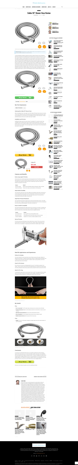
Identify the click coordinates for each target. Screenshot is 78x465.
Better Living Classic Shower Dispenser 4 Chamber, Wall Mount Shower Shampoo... (58, 161)
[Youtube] (46, 456)
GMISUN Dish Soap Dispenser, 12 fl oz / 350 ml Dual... (58, 142)
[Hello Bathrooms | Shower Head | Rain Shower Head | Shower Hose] (39, 3)
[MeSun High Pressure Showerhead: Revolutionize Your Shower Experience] (50, 106)
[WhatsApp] (44, 19)
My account (60, 460)
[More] (46, 19)
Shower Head (28, 7)
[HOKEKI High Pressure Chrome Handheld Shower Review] (50, 52)
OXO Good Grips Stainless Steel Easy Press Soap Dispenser (58, 156)
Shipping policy (42, 460)
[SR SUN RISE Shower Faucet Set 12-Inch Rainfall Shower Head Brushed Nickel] (20, 413)
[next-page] (16, 436)
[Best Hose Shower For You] (50, 93)
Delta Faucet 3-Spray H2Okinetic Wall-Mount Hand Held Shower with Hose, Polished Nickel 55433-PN (41, 419)
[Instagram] (34, 456)
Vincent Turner (23, 380)
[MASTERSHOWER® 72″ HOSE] (31, 425)
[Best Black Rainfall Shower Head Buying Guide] (50, 65)
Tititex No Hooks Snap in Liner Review (21, 376)
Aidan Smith (54, 26)
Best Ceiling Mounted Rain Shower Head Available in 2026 (58, 56)
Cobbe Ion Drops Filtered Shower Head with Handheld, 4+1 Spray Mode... (58, 151)
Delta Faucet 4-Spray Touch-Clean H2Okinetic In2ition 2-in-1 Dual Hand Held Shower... (58, 146)
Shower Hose (44, 7)
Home (24, 7)
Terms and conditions (56, 460)
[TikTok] (41, 456)
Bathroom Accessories (36, 7)
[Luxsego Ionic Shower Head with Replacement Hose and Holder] (50, 46)
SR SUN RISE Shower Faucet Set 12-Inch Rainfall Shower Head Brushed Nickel (19, 418)
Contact (53, 7)
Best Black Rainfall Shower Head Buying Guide (58, 65)
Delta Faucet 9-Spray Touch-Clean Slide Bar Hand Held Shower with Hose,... (58, 171)
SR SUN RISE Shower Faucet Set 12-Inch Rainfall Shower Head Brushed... (58, 115)
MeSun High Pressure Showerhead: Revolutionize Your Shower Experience (58, 106)
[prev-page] (15, 436)
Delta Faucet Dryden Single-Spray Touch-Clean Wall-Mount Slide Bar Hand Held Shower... (58, 132)
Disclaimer (16, 460)
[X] (40, 19)
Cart (19, 461)
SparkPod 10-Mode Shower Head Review (40, 376)
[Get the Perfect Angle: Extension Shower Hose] (50, 74)
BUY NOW (37, 167)
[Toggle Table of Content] (24, 108)
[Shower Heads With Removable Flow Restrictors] (50, 61)
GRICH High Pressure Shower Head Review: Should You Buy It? (58, 88)
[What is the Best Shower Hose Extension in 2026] (50, 83)
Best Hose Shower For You (58, 92)
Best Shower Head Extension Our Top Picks (58, 97)
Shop (24, 461)
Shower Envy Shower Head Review (58, 101)
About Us (49, 7)
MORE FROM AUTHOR (35, 407)
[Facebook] (37, 19)
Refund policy (47, 460)
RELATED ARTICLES (25, 407)
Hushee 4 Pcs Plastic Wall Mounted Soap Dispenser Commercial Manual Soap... (58, 182)
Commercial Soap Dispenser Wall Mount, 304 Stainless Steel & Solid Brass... (58, 187)
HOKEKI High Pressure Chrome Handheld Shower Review (58, 52)
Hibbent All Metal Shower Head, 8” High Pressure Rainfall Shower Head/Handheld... (58, 177)
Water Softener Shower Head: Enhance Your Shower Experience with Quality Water (58, 41)
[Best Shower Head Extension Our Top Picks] (50, 97)
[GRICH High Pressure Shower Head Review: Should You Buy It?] (49, 88)
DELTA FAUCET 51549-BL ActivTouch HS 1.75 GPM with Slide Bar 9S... (58, 120)
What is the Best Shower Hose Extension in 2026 (58, 83)
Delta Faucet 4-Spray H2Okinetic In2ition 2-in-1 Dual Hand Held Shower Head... (58, 166)
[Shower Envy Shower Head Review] (50, 102)
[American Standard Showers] (50, 69)
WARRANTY (50, 460)
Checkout (22, 461)
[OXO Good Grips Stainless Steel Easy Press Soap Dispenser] (50, 156)
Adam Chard (54, 22)
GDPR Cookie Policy (37, 460)
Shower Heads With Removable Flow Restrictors (58, 60)
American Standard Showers (58, 68)
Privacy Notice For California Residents (29, 460)
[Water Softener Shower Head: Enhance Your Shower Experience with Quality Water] (50, 41)
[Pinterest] (42, 19)
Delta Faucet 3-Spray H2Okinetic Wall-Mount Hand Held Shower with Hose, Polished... (58, 126)
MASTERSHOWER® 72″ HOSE (30, 429)
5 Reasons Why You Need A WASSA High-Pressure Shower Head (58, 78)
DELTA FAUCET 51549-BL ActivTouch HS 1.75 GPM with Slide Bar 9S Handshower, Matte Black (30, 419)
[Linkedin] (36, 456)
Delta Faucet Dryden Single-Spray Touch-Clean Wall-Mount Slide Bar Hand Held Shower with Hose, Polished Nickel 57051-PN (19, 431)
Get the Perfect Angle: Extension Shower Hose (57, 73)
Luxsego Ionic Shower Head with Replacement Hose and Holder (58, 46)
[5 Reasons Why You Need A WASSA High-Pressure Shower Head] (49, 78)
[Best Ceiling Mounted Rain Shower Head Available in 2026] (50, 56)
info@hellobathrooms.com (41, 453)
